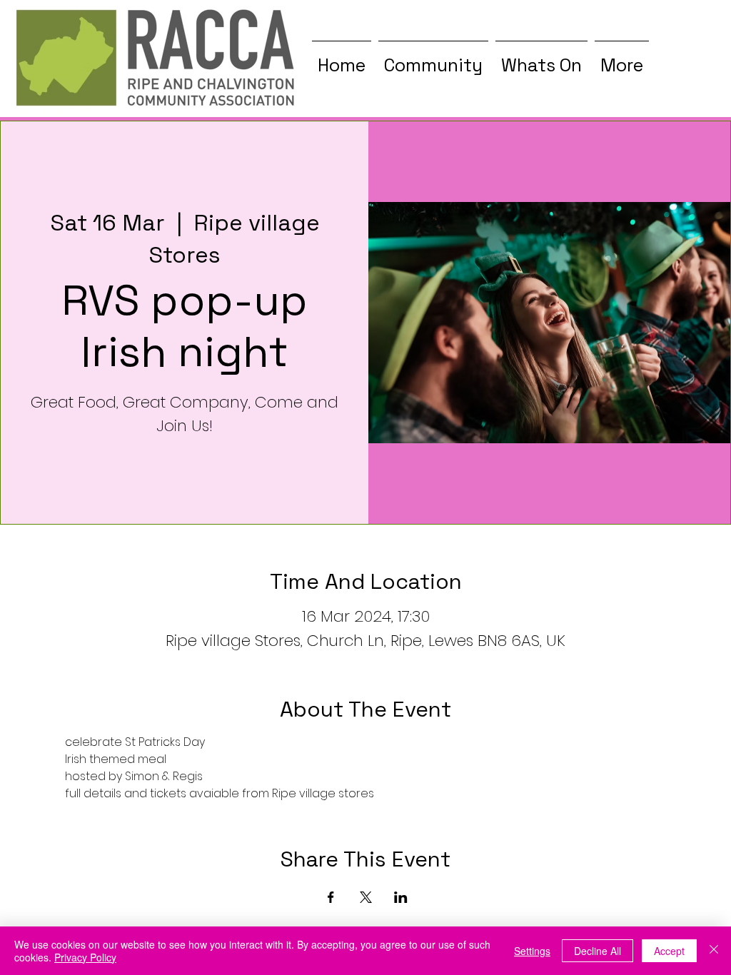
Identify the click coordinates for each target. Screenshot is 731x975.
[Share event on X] (366, 897)
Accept (669, 951)
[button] (433, 58)
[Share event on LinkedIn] (401, 897)
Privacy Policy (85, 957)
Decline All (597, 951)
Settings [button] (532, 951)
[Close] (713, 951)
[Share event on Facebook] (331, 897)
